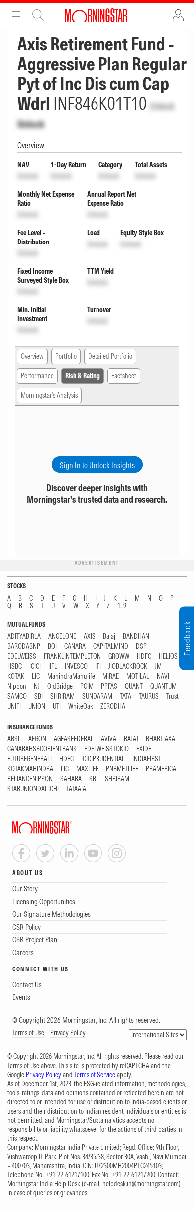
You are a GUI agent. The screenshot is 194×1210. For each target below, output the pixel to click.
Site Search (38, 15)
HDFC (144, 656)
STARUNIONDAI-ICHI (33, 789)
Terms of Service (94, 1074)
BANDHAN (136, 636)
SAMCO (17, 696)
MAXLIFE (87, 769)
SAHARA (71, 779)
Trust (172, 696)
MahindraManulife (71, 676)
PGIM (87, 686)
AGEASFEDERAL (74, 739)
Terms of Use (28, 1032)
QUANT (134, 686)
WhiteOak (80, 706)
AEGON (37, 739)
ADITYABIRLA (24, 636)
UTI (57, 706)
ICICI (35, 666)
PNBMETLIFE (122, 769)
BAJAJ (131, 739)
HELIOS (168, 656)
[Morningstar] (62, 827)
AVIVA (108, 739)
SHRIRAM (62, 696)
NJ (37, 686)
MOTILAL (137, 676)
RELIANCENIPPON (30, 779)
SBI (38, 696)
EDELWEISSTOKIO (106, 749)
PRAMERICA (161, 769)
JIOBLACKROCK (127, 666)
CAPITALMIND (110, 646)
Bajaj (109, 636)
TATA (125, 696)
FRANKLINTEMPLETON (72, 656)
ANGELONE (62, 636)
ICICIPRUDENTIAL (103, 759)
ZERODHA (112, 706)
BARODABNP (23, 646)
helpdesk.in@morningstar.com (140, 1183)
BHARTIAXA (160, 739)
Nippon (16, 686)
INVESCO (76, 666)
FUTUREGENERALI (29, 759)
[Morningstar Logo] (96, 15)
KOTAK (15, 676)
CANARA (75, 646)
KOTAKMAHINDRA (30, 769)
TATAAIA (76, 789)
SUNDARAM (97, 696)
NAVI (163, 676)
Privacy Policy (68, 1032)
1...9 (121, 606)
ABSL (14, 739)
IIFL (52, 666)
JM (158, 666)
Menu (16, 15)
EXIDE (143, 749)
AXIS (90, 636)
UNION (36, 706)
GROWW (118, 656)
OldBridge (60, 686)
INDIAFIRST (146, 759)
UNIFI (14, 706)
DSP (141, 646)
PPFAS (109, 686)
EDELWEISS (21, 656)
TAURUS (149, 696)
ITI (98, 666)
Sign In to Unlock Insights (97, 465)
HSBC (14, 666)
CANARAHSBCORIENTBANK (42, 749)
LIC (36, 676)
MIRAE (110, 676)
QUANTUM (163, 686)
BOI (52, 646)
